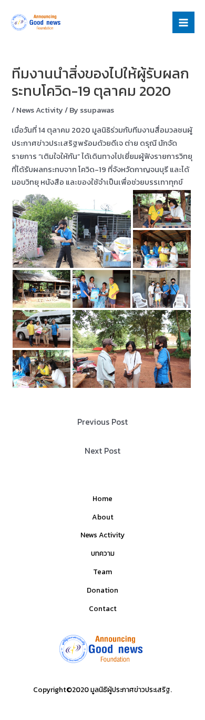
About (103, 517)
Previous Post (102, 422)
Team (102, 571)
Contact (103, 608)
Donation (102, 590)
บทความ (103, 553)
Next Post (102, 451)
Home (102, 498)
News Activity (39, 110)
